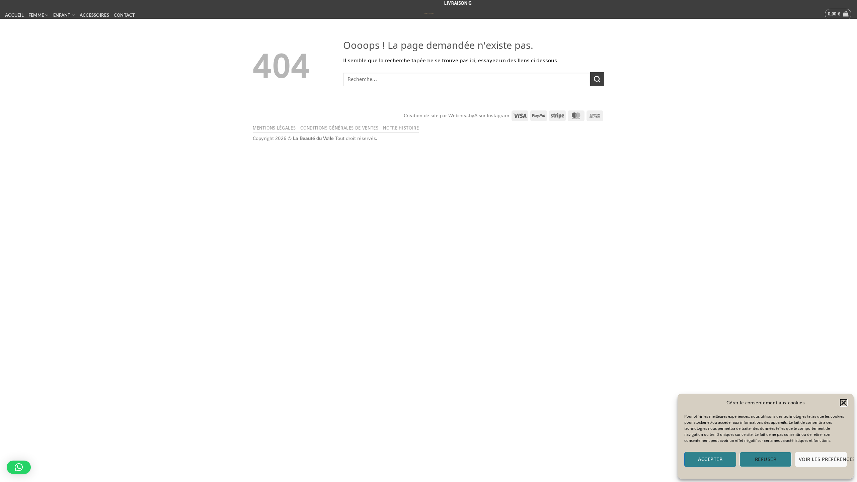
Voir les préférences (823, 459)
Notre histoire (401, 128)
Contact (124, 15)
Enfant (62, 15)
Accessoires (94, 15)
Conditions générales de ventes (339, 128)
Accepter (710, 459)
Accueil (14, 15)
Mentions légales (274, 128)
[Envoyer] (597, 79)
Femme (36, 15)
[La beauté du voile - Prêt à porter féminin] (428, 14)
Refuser (765, 459)
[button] (843, 402)
